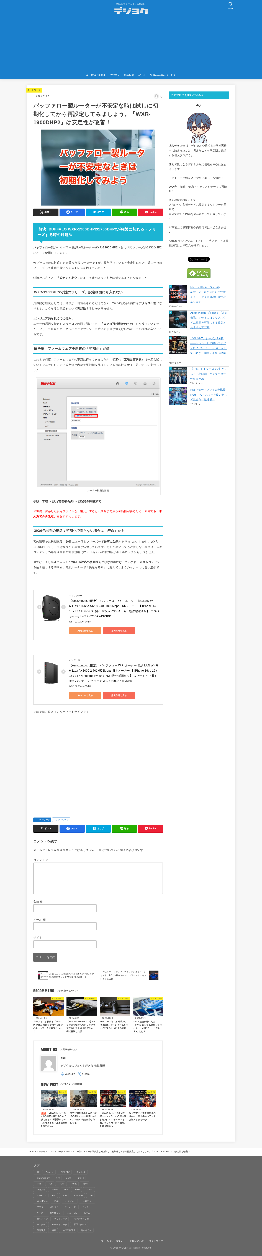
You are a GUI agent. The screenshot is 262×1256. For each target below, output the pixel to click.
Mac (66, 1189)
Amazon (50, 1172)
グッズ (85, 1207)
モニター (41, 1224)
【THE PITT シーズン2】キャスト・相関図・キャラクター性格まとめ (208, 373)
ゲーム (141, 75)
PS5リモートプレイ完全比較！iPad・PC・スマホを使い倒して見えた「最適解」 (209, 394)
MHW (77, 1189)
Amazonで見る (85, 631)
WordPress (42, 1201)
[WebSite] (68, 1074)
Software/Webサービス (163, 75)
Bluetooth (81, 1172)
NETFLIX (41, 1195)
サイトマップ (156, 1241)
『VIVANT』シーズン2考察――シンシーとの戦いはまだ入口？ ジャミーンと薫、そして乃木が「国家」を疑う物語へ (198, 348)
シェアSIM (72, 1213)
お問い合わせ (137, 1241)
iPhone (73, 1184)
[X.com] (84, 1074)
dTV (58, 1178)
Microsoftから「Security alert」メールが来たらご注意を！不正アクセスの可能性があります (208, 294)
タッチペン (42, 1219)
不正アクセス (80, 1224)
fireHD (81, 1178)
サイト (37, 937)
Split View (78, 1195)
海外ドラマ (86, 1230)
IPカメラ (41, 1189)
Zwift (56, 1201)
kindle (55, 1189)
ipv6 (85, 1184)
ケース (40, 1213)
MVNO (90, 1189)
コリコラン (55, 1213)
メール (39, 919)
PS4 (65, 1195)
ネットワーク (34, 90)
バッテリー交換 (81, 1219)
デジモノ (115, 75)
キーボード (70, 1207)
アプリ (40, 1207)
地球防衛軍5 (69, 1230)
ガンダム (54, 1207)
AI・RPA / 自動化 (96, 75)
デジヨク (124, 1247)
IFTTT (40, 1184)
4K (38, 1172)
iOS (51, 1184)
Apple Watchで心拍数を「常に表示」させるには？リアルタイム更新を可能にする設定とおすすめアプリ (209, 320)
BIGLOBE (65, 1172)
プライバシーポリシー (113, 1241)
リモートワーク (59, 1224)
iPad (61, 1184)
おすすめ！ (70, 1201)
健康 (54, 1230)
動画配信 (129, 75)
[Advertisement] (131, 45)
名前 (38, 901)
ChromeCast (43, 1178)
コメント (41, 859)
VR (91, 1195)
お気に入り (88, 1201)
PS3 (54, 1195)
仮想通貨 (41, 1230)
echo (68, 1178)
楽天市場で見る (119, 631)
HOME (32, 1151)
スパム (87, 1213)
